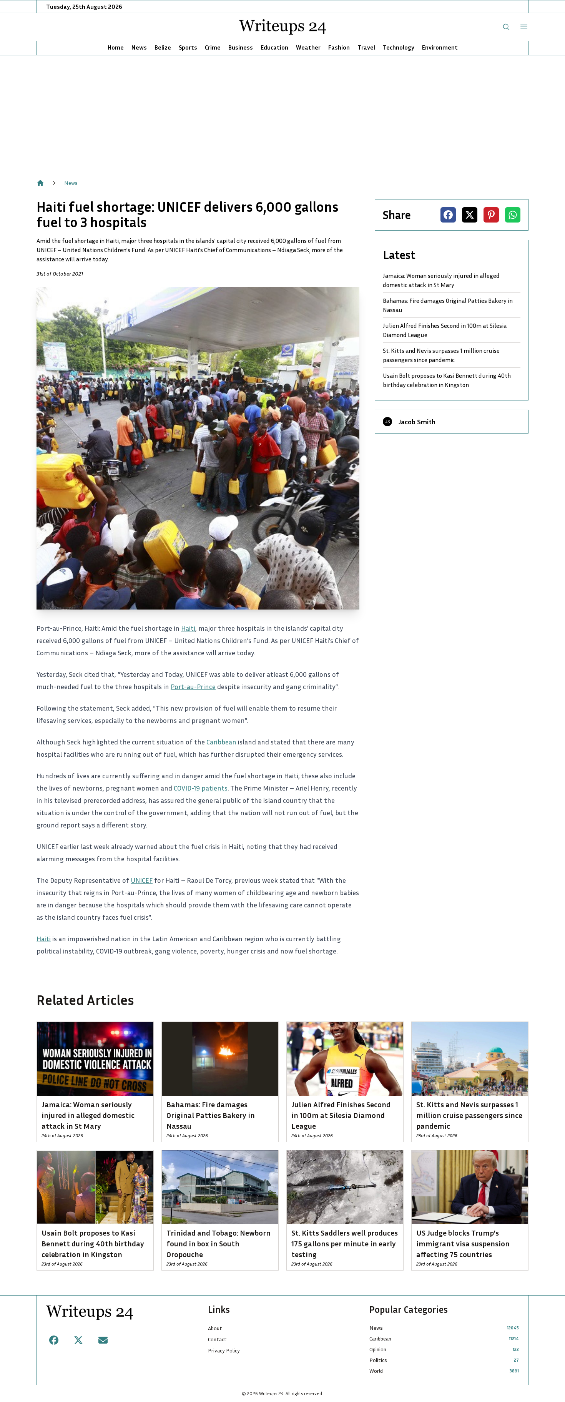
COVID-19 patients (201, 788)
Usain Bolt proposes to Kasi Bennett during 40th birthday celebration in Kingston (447, 380)
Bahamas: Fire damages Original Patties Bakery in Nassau (448, 305)
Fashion (339, 47)
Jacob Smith (416, 421)
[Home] (40, 183)
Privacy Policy (224, 1350)
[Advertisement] (282, 113)
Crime (213, 47)
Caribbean (221, 742)
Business (240, 47)
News (139, 47)
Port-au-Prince (193, 686)
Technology (398, 47)
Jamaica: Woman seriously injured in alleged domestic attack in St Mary (441, 280)
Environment (440, 47)
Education (274, 47)
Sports (188, 47)
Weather (308, 47)
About (215, 1328)
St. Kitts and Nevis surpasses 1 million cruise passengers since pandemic (441, 355)
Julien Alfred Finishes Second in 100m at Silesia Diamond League (445, 330)
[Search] (506, 27)
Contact (217, 1339)
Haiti (188, 628)
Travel (366, 47)
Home (116, 47)
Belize (163, 47)
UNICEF (142, 880)
